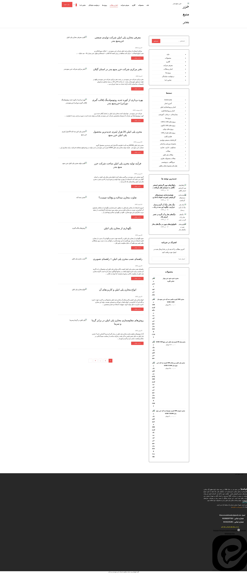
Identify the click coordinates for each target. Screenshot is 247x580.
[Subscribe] (154, 259)
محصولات (168, 58)
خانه (168, 54)
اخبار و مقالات (168, 69)
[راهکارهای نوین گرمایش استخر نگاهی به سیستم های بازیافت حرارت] (182, 188)
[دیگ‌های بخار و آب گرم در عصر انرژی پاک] (182, 217)
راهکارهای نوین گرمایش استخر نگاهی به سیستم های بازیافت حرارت (164, 187)
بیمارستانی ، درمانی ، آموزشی (168, 114)
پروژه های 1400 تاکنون (168, 125)
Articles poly (168, 100)
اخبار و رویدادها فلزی (168, 111)
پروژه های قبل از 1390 (168, 133)
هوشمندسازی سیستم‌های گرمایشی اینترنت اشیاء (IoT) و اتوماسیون (164, 197)
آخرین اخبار (168, 103)
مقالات (168, 151)
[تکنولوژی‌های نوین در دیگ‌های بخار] (182, 227)
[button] (73, 4)
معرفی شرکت (168, 65)
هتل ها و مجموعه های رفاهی (168, 166)
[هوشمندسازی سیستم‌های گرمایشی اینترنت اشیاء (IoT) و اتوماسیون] (182, 197)
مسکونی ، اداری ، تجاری (168, 147)
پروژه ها (168, 73)
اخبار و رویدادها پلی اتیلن (168, 107)
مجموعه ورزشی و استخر (168, 144)
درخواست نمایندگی (168, 76)
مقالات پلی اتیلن (168, 155)
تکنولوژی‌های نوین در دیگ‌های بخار (164, 224)
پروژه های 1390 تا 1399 (168, 122)
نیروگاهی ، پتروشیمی (168, 162)
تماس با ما (168, 80)
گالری (168, 62)
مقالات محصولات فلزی (168, 158)
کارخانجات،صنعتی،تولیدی (168, 140)
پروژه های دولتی (168, 129)
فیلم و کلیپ (168, 136)
